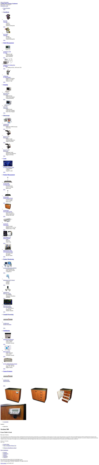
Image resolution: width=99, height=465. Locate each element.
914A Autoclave (6, 351)
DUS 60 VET (6, 93)
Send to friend (13, 447)
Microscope (5, 137)
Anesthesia (6, 12)
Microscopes (6, 125)
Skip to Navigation (5, 2)
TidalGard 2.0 (6, 292)
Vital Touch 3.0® (7, 305)
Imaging (5, 84)
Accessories (5, 421)
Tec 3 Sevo (5, 34)
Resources (5, 456)
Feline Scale (5, 225)
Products (5, 452)
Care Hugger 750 (7, 237)
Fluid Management (8, 43)
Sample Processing (8, 314)
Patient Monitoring (8, 259)
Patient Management (9, 174)
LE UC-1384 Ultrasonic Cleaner (10, 363)
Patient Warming (6, 238)
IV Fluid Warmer (7, 77)
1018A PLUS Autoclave (8, 339)
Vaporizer (5, 22)
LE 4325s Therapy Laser (8, 167)
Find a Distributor (4, 450)
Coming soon (6, 323)
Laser (4, 158)
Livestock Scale (6, 184)
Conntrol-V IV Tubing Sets (9, 65)
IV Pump (5, 52)
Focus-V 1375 (6, 136)
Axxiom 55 (5, 223)
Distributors (5, 453)
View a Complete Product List (9, 445)
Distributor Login (4, 6)
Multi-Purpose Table (7, 250)
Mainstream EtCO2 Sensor (9, 280)
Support (5, 454)
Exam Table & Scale (7, 211)
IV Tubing (5, 66)
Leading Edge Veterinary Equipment (9, 3)
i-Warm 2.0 (5, 76)
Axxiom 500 (6, 197)
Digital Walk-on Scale (8, 198)
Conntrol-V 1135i (7, 51)
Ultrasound (5, 94)
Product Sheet (6, 444)
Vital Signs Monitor (7, 307)
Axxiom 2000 (6, 183)
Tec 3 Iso (5, 20)
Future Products (6, 8)
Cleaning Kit (6, 124)
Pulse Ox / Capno (7, 293)
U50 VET (5, 106)
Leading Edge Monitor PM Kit (9, 268)
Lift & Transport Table (8, 251)
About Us (5, 457)
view (4, 9)
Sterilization (6, 330)
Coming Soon (6, 380)
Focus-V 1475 (6, 149)
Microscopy (6, 115)
